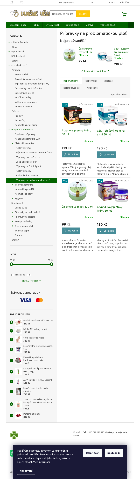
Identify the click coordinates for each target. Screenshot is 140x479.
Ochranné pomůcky (25, 226)
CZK (111, 2)
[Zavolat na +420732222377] (15, 2)
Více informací (41, 462)
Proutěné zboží (19, 65)
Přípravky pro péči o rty (28, 157)
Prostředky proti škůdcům (28, 88)
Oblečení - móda (19, 42)
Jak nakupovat (66, 2)
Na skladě (22, 275)
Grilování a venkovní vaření (28, 79)
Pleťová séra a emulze (27, 175)
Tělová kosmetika (24, 185)
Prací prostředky (23, 221)
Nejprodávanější (72, 88)
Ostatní (18, 235)
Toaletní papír (22, 230)
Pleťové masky (23, 171)
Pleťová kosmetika (24, 143)
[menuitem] (18, 25)
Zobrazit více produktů (93, 70)
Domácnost (17, 203)
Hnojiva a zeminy (23, 106)
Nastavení (26, 471)
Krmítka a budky (23, 97)
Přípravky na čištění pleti (28, 166)
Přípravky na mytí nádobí (27, 212)
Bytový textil (17, 51)
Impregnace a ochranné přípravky (32, 83)
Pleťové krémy (23, 148)
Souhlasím (114, 453)
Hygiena (19, 198)
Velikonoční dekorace (26, 102)
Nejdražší (108, 81)
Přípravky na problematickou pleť (33, 180)
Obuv (14, 47)
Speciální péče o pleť (26, 162)
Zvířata (15, 111)
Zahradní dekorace (24, 93)
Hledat (83, 13)
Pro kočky (20, 120)
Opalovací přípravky (25, 134)
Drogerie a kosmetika (22, 129)
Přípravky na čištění (25, 217)
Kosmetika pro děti (24, 189)
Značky (15, 240)
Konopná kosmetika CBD (27, 139)
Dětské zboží (18, 56)
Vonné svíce (21, 208)
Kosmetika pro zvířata (26, 125)
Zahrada (15, 70)
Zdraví (14, 61)
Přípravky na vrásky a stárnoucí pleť (34, 152)
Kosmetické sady (24, 194)
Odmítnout (93, 453)
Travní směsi (21, 74)
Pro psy (19, 116)
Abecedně (92, 88)
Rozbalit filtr (30, 281)
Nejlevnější (91, 81)
